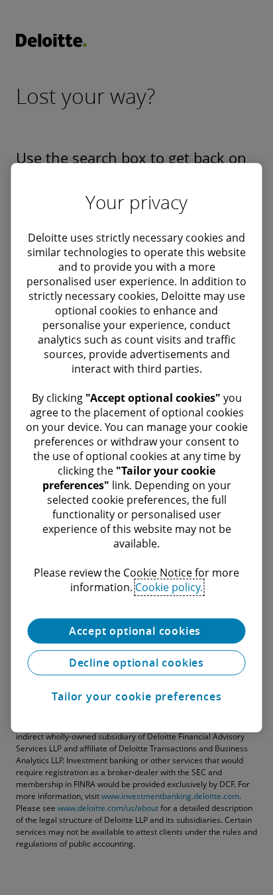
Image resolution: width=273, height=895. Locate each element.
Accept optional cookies (136, 631)
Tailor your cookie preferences (137, 696)
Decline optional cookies (136, 662)
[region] (136, 447)
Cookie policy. (169, 587)
